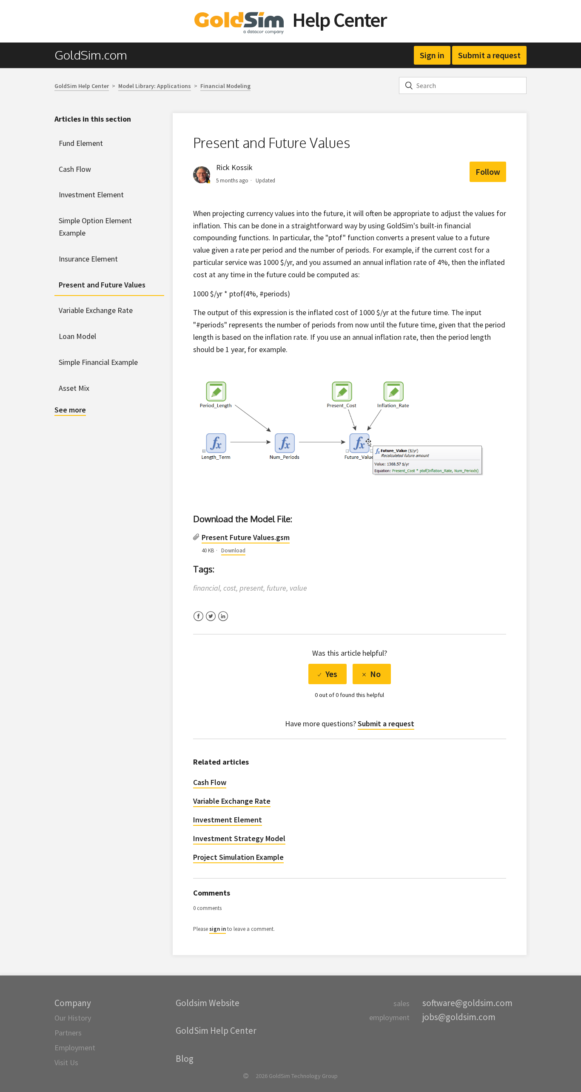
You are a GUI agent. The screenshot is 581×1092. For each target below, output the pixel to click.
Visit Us (66, 1062)
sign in (217, 929)
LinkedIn (223, 621)
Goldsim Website (207, 1003)
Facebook (198, 621)
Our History (72, 1018)
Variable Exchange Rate (96, 310)
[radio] (327, 674)
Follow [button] (488, 171)
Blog (185, 1058)
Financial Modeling (225, 86)
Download (233, 550)
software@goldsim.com (467, 1003)
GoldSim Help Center (81, 86)
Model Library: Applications (154, 86)
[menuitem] (95, 55)
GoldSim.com (90, 55)
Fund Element (81, 143)
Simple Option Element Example (95, 227)
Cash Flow (75, 169)
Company (72, 1003)
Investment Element (91, 194)
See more (70, 410)
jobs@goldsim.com (459, 1017)
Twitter (210, 621)
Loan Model (77, 336)
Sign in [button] (432, 55)
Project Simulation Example (238, 857)
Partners (68, 1033)
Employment (74, 1047)
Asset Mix (74, 388)
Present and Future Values (102, 285)
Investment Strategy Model (239, 838)
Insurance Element (88, 259)
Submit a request (489, 55)
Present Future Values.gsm (246, 537)
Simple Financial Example (98, 362)
